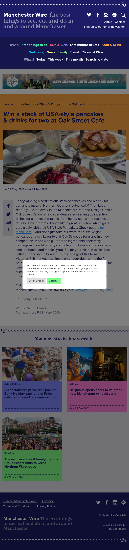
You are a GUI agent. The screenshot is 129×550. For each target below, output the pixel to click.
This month (74, 60)
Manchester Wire (25, 14)
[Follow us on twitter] (89, 15)
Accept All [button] (54, 281)
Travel (74, 52)
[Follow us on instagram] (106, 15)
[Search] (123, 16)
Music (54, 45)
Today (41, 60)
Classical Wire (92, 52)
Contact (120, 22)
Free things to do (35, 45)
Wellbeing (36, 52)
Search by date (96, 60)
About (108, 22)
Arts (64, 45)
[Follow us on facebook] (98, 15)
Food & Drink (111, 45)
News (51, 52)
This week (55, 60)
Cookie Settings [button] (36, 281)
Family (63, 52)
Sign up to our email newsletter (104, 27)
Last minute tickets (84, 45)
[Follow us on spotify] (114, 15)
